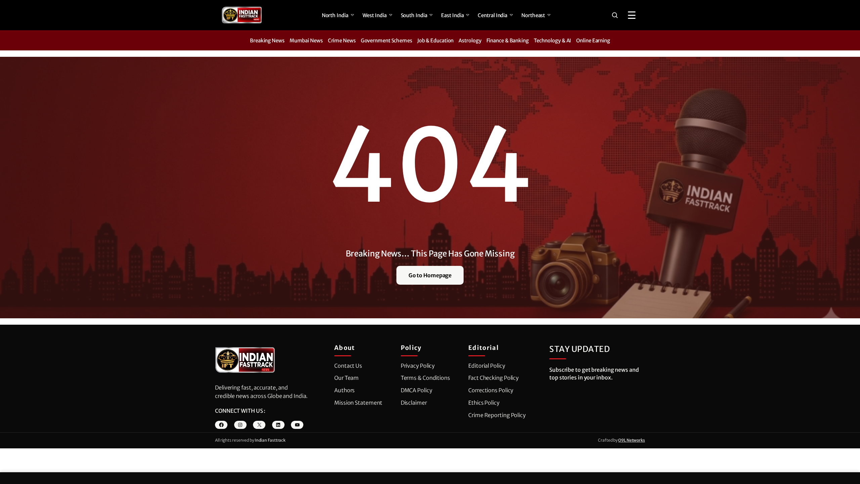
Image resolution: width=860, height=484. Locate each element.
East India (452, 15)
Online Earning (593, 40)
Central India (492, 15)
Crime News (342, 40)
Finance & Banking (507, 40)
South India (414, 15)
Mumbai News (306, 40)
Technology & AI (552, 40)
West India (374, 15)
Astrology (470, 40)
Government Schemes (386, 40)
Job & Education (435, 40)
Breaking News (267, 40)
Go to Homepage (430, 275)
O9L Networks (631, 440)
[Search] (614, 15)
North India (335, 15)
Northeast (533, 15)
